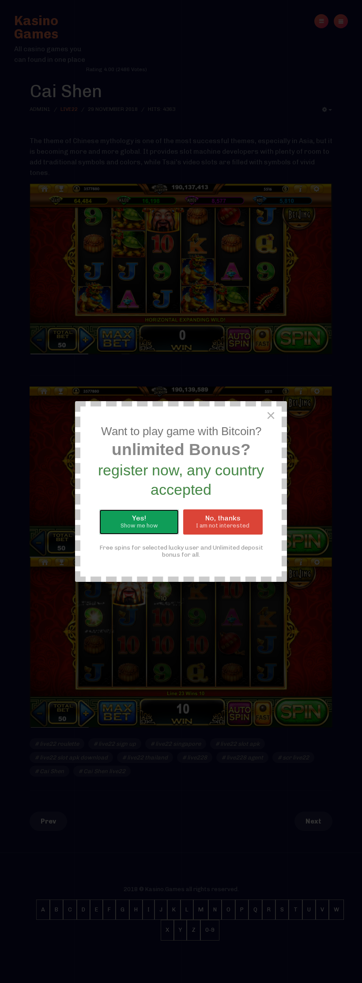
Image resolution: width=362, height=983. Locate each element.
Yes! (139, 521)
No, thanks (222, 521)
